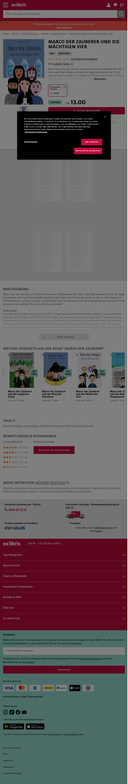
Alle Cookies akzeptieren (88, 151)
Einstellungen (30, 142)
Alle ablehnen (91, 142)
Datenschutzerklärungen (36, 132)
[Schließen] (104, 116)
